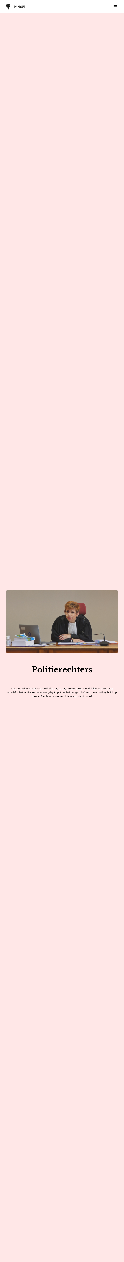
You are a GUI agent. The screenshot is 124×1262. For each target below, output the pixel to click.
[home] (16, 6)
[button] (115, 6)
